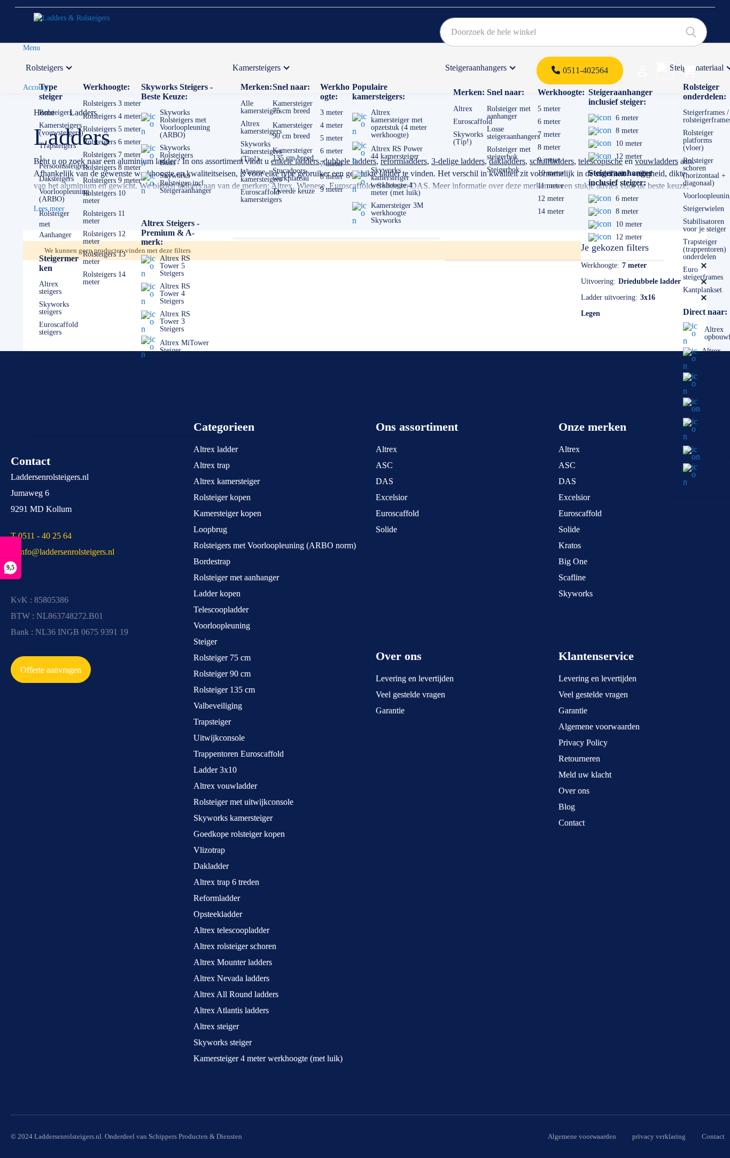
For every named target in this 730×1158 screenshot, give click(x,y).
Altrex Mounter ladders (232, 962)
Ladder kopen (216, 593)
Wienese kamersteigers (261, 175)
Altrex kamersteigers (261, 127)
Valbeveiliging (217, 705)
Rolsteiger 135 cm (224, 689)
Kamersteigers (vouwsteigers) (61, 129)
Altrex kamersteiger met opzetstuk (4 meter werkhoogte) (399, 123)
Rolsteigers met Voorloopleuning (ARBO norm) (274, 545)
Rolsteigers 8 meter (112, 168)
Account (35, 87)
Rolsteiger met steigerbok (509, 153)
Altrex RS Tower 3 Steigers (175, 321)
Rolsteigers (44, 67)
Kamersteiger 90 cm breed (293, 130)
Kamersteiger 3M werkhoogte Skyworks (397, 212)
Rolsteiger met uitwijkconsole (243, 801)
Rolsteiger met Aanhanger (55, 224)
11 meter (551, 186)
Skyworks (575, 593)
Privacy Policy (583, 742)
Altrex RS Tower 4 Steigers (175, 293)
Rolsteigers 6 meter (112, 142)
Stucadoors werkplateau (291, 174)
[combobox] (573, 32)
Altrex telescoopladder (231, 930)
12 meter (551, 199)
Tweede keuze (294, 191)
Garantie (390, 710)
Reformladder (216, 898)
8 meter (331, 177)
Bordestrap (211, 561)
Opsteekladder (217, 914)
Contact (571, 822)
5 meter (331, 138)
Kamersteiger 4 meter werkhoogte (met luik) (268, 1058)
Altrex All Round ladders (235, 994)
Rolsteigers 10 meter (104, 197)
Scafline (572, 577)
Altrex (462, 109)
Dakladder (211, 866)
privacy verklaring (659, 1136)
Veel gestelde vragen (410, 694)
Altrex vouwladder (225, 785)
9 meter (331, 189)
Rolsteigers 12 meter (104, 237)
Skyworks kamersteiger (233, 817)
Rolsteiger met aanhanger (509, 112)
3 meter (331, 112)
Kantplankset (702, 290)
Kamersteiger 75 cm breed (293, 107)
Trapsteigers (57, 146)
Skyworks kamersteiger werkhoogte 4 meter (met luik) (396, 181)
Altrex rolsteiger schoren (234, 946)
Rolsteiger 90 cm (222, 673)
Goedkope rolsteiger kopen (239, 833)
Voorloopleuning (221, 625)
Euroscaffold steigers (58, 328)
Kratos (569, 545)
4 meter (331, 125)
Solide (386, 529)
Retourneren (579, 758)
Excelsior (391, 497)
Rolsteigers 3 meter (112, 103)
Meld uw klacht (584, 774)
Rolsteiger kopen (222, 497)
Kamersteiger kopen (227, 513)
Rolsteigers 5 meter (112, 129)
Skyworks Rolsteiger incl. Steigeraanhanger (186, 183)
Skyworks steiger (222, 1042)
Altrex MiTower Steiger (184, 346)
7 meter (331, 164)
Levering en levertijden (415, 678)
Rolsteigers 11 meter (104, 217)
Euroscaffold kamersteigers (261, 196)
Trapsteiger (212, 721)
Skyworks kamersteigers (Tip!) (261, 151)
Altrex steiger (216, 1026)
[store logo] (84, 22)
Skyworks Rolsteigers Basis (176, 155)
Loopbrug (210, 529)
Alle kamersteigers (261, 107)
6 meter (331, 151)
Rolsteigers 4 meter (112, 116)
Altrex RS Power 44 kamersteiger (397, 152)
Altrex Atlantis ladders (231, 1010)
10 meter (551, 173)
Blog (566, 806)
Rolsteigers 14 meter (104, 278)
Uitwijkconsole (219, 737)
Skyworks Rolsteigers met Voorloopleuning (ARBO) (185, 123)
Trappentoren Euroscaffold (238, 753)
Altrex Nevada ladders (231, 978)
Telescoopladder (220, 609)
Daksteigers (56, 179)
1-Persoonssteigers (63, 162)
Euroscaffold (472, 122)
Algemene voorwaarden (599, 726)
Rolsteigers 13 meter (104, 258)
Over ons (573, 790)
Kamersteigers (256, 67)
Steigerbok (503, 170)
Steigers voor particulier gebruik (59, 398)
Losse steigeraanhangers (513, 133)
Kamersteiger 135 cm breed (293, 154)
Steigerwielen (703, 209)
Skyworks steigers (54, 308)
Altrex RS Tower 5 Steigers (175, 265)
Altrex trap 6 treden (226, 882)
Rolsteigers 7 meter (112, 155)
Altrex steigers (50, 288)
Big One (572, 561)
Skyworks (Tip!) (468, 138)
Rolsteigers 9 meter (112, 180)
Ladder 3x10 (215, 769)
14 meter (551, 211)
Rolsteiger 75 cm (222, 657)
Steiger (205, 641)
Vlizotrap (209, 849)
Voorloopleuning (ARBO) (64, 195)
